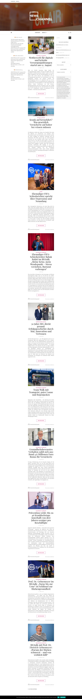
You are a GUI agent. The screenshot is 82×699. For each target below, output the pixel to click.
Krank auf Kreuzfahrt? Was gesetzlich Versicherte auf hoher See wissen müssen (41, 123)
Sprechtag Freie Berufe (15, 63)
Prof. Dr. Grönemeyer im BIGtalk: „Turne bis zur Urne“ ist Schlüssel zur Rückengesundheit (41, 585)
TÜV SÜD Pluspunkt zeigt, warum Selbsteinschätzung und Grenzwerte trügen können (18, 41)
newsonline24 (19, 69)
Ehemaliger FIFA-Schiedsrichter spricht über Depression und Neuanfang (41, 197)
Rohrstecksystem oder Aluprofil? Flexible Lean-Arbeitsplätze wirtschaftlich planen (17, 45)
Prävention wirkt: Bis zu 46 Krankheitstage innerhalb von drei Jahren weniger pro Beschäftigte (41, 517)
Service (17, 1)
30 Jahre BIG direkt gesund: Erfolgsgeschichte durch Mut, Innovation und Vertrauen (41, 328)
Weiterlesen (63, 697)
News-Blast (19, 37)
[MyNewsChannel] (41, 16)
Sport (41, 191)
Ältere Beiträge (33, 689)
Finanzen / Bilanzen (41, 55)
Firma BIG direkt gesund (34, 97)
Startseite (13, 1)
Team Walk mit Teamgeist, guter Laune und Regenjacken (41, 392)
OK (58, 697)
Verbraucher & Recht (41, 321)
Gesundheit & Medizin (41, 252)
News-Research (19, 55)
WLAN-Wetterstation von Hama (62, 44)
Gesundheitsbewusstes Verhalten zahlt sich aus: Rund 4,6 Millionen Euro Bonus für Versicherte (41, 453)
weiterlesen (41, 93)
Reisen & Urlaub (41, 117)
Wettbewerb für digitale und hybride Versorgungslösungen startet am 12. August (41, 61)
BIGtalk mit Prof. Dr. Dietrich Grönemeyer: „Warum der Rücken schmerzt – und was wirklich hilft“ (41, 649)
